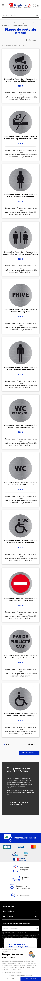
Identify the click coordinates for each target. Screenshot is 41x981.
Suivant (31, 744)
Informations (8, 907)
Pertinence (32, 40)
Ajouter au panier (20, 78)
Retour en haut (29, 753)
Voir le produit (20, 72)
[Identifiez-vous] (34, 5)
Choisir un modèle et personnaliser (19, 803)
